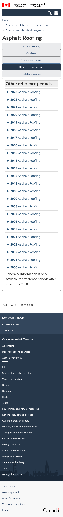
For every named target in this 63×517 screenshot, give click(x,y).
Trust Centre (8, 330)
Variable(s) (31, 53)
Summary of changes (31, 60)
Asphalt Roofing (31, 46)
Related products (31, 73)
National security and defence (17, 414)
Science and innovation (14, 450)
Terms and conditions (13, 504)
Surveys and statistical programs (25, 30)
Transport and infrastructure (17, 432)
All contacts (8, 345)
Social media (8, 486)
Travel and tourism (12, 379)
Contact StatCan (10, 324)
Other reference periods (31, 66)
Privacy (5, 510)
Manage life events (12, 474)
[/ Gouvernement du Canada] (23, 5)
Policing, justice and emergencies (19, 426)
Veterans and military (13, 462)
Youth (5, 468)
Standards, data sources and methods (28, 25)
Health (5, 396)
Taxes (5, 402)
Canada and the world (13, 438)
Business (6, 385)
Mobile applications (12, 492)
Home (5, 20)
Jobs (4, 367)
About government (12, 357)
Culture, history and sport (15, 420)
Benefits (6, 391)
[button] (32, 13)
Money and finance (12, 444)
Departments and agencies (16, 351)
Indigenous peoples (12, 456)
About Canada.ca (11, 498)
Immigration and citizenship (16, 373)
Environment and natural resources (20, 408)
